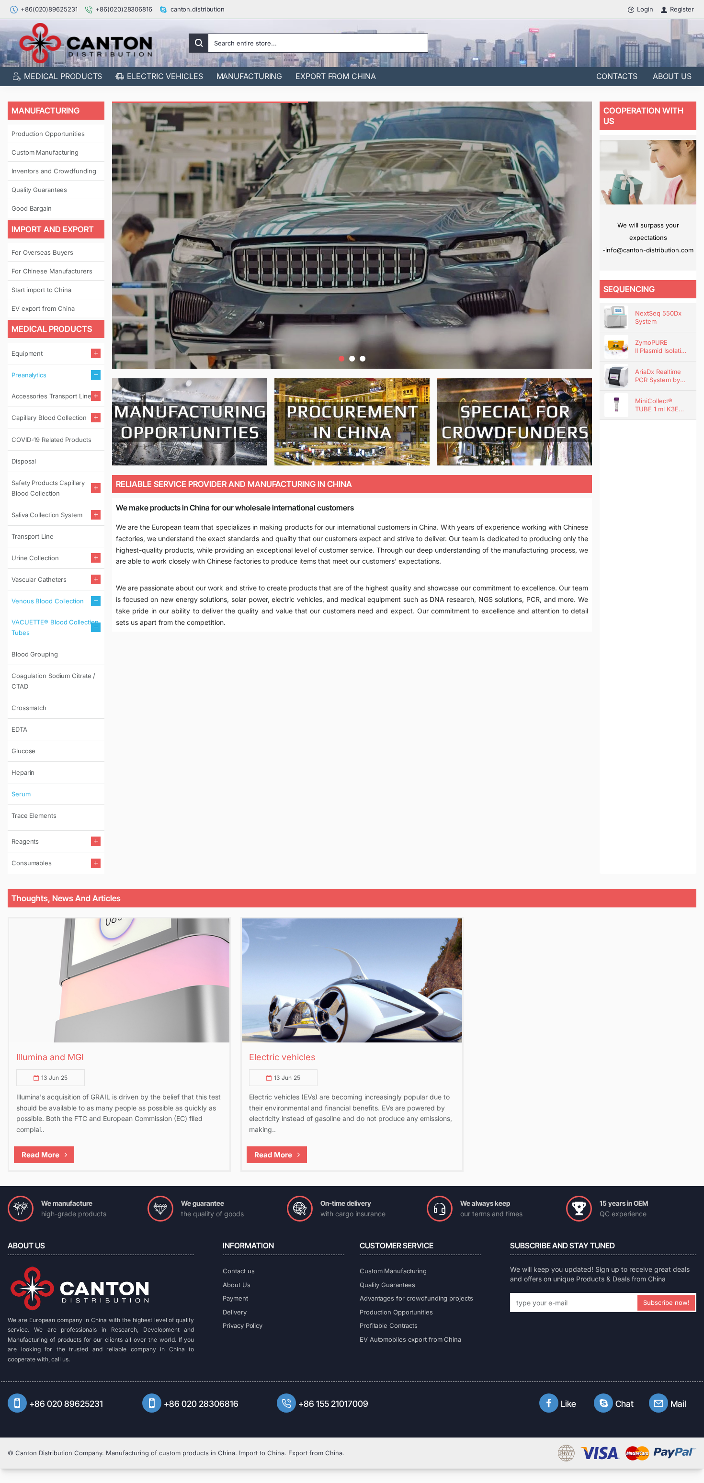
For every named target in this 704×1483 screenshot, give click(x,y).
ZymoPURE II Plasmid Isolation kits (662, 347)
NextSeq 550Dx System (658, 317)
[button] (341, 359)
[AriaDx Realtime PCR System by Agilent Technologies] (616, 376)
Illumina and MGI (50, 1057)
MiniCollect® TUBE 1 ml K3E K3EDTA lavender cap (661, 405)
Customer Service (396, 1245)
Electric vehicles (282, 1057)
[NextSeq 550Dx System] (616, 317)
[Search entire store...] (198, 43)
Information (248, 1245)
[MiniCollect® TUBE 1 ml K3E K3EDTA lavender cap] (616, 405)
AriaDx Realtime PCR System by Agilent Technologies (658, 376)
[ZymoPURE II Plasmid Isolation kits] (616, 347)
